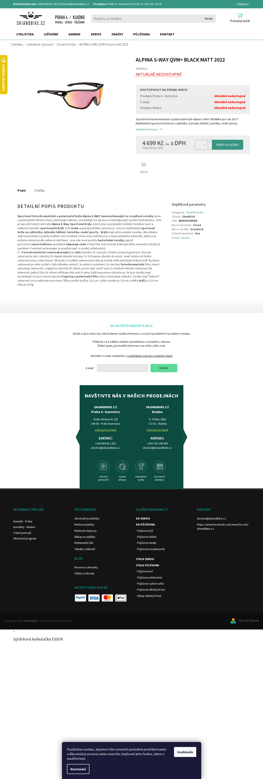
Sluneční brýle (194, 212)
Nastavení (78, 769)
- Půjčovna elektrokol (149, 577)
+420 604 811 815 (47, 4)
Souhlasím (185, 752)
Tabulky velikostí (84, 549)
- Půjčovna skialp (146, 543)
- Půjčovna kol (144, 571)
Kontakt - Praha (22, 521)
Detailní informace (147, 129)
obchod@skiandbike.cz (74, 4)
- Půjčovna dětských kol (150, 589)
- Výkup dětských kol (148, 596)
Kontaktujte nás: (25, 4)
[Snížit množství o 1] (210, 147)
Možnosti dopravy (85, 531)
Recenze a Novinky (86, 567)
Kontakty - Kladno (24, 527)
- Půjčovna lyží (144, 531)
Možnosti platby (84, 524)
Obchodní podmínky (86, 518)
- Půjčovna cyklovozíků (150, 583)
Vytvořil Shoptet (249, 620)
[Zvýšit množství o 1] (210, 142)
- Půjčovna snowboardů (150, 549)
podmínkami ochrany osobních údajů (150, 356)
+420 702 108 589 (157, 443)
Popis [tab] (21, 190)
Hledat (209, 18)
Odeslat (163, 368)
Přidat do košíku (227, 145)
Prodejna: (100, 4)
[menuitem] (25, 34)
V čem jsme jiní (22, 533)
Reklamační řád (83, 543)
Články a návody (84, 573)
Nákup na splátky (84, 537)
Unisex (185, 238)
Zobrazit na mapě (105, 430)
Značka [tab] (39, 190)
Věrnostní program (24, 538)
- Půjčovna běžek (146, 537)
